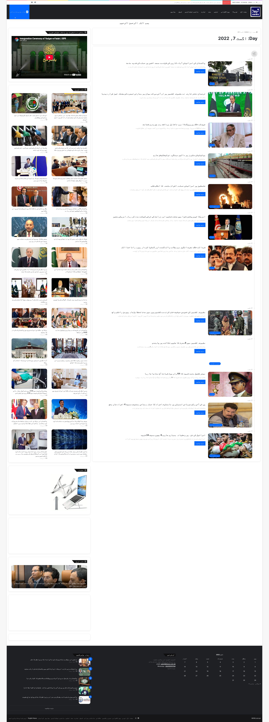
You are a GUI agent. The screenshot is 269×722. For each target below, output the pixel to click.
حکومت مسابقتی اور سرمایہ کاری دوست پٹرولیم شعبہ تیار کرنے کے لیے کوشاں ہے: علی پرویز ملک (188, 2)
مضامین (173, 12)
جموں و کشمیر (106, 718)
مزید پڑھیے (200, 71)
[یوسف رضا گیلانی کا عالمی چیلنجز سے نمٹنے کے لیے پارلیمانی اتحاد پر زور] (69, 409)
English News (32, 718)
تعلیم (216, 12)
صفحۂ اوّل (243, 12)
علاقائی (98, 718)
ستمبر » (251, 684)
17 (233, 671)
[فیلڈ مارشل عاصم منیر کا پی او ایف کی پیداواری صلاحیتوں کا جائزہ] (69, 227)
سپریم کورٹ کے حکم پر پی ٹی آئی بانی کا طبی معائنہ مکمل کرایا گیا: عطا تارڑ (50, 688)
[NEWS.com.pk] (255, 12)
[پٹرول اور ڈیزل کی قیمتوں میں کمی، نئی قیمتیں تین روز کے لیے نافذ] (29, 136)
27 (196, 676)
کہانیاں (41, 718)
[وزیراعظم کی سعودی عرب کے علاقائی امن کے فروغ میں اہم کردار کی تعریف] (69, 379)
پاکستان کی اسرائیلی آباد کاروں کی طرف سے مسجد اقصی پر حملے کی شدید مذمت (165, 63)
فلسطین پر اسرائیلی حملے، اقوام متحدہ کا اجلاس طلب (178, 186)
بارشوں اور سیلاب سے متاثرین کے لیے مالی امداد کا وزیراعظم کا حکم (53, 659)
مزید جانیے (171, 668)
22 (255, 676)
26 (207, 676)
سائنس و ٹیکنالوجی (191, 12)
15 (255, 671)
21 (185, 671)
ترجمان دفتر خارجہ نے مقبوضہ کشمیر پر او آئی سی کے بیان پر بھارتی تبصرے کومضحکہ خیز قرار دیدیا (153, 94)
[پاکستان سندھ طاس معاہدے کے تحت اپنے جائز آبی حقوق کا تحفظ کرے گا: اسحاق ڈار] (69, 257)
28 (185, 676)
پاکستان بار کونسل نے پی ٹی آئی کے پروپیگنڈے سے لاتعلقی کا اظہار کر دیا (51, 678)
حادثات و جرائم (89, 718)
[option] (49, 576)
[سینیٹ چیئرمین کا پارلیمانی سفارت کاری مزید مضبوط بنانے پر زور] (29, 166)
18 (220, 671)
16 (244, 671)
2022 (246, 32)
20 (196, 671)
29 (255, 680)
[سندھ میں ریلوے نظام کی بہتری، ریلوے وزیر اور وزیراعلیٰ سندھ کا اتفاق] (69, 348)
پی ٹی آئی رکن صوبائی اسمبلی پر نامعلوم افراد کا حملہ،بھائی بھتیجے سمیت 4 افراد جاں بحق (157, 404)
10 (233, 666)
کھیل (180, 12)
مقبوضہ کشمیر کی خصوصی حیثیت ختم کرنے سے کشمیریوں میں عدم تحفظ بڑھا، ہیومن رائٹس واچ (158, 312)
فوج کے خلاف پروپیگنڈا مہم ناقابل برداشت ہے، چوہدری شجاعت (174, 124)
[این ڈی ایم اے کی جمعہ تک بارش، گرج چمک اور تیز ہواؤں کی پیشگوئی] (29, 103)
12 (207, 666)
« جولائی (258, 684)
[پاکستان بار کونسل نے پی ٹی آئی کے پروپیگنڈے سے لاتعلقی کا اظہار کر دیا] (84, 681)
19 (207, 671)
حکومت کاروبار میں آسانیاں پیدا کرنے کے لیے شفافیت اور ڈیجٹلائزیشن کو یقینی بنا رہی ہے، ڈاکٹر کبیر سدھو (31, 454)
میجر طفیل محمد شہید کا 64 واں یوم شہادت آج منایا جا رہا (175, 373)
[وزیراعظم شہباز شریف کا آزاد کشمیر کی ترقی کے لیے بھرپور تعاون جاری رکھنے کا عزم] (29, 257)
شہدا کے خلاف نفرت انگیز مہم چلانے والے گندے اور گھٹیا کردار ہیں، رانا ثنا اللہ (163, 247)
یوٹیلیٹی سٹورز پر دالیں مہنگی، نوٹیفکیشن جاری (179, 155)
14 (185, 666)
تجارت (203, 12)
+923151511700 (170, 666)
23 (244, 676)
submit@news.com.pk (168, 664)
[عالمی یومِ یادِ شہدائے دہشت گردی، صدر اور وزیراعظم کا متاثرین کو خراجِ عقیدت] (84, 700)
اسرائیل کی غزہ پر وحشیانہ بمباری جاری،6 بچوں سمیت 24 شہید (173, 435)
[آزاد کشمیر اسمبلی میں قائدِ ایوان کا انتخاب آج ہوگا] (29, 348)
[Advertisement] (171, 287)
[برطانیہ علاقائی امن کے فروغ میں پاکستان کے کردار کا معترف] (29, 318)
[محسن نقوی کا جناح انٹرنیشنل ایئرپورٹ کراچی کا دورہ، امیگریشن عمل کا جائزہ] (69, 166)
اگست (242, 32)
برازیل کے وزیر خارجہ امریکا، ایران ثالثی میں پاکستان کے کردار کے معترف (50, 669)
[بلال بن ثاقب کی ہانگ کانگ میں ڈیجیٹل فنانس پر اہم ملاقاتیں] (29, 196)
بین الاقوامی (225, 12)
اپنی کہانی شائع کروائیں (18, 718)
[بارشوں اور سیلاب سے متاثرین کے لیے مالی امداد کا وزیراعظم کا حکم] (84, 662)
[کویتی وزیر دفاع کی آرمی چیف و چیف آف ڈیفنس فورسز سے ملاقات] (29, 288)
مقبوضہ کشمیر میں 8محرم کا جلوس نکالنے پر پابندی (178, 343)
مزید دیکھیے (49, 708)
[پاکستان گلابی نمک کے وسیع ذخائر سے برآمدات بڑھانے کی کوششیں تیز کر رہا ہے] (69, 196)
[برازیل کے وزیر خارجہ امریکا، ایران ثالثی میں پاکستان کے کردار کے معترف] (84, 672)
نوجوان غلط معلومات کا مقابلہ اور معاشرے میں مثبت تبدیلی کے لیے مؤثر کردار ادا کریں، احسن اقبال (70, 117)
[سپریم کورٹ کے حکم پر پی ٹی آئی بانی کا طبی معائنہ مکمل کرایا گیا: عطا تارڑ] (84, 691)
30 (244, 680)
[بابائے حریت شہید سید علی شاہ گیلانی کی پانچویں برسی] (69, 288)
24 (233, 676)
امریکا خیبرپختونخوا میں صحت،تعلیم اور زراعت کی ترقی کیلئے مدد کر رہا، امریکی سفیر (159, 216)
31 (233, 680)
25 (220, 676)
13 (196, 666)
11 (220, 666)
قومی (235, 12)
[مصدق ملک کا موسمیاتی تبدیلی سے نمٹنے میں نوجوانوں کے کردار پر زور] (29, 227)
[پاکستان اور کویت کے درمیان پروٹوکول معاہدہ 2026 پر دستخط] (69, 318)
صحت (209, 12)
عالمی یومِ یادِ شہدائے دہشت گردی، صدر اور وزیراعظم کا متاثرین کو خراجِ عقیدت (49, 697)
